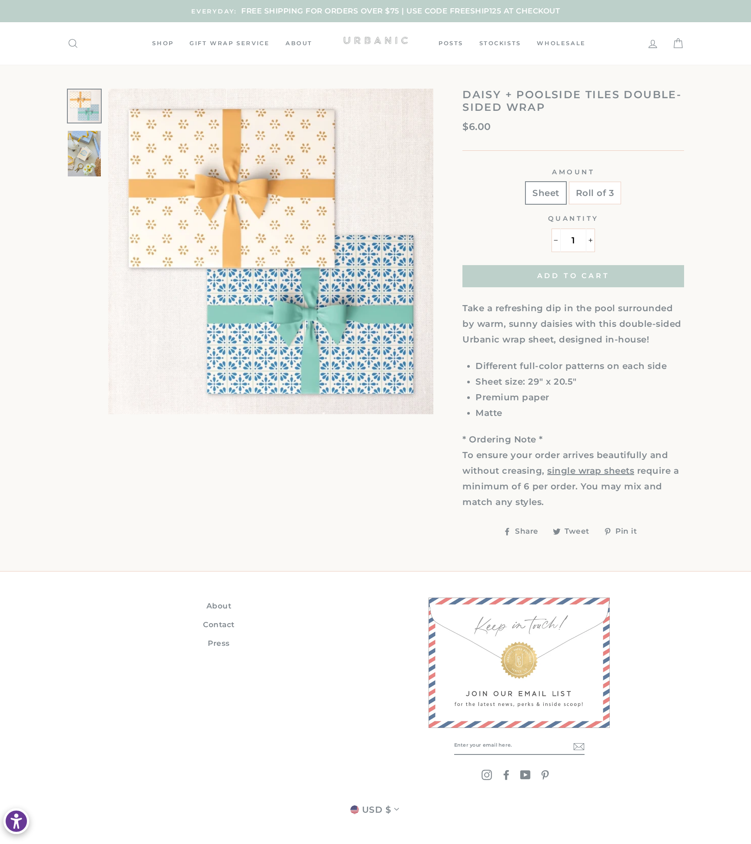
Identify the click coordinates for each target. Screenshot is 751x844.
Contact (219, 624)
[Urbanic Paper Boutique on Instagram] (487, 774)
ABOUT (299, 43)
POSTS (451, 43)
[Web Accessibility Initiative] (16, 821)
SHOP (162, 43)
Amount (573, 172)
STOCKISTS (500, 43)
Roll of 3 (595, 193)
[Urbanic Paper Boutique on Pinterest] (545, 774)
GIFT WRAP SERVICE (229, 43)
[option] (375, 11)
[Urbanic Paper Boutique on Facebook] (506, 774)
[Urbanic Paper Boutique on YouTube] (525, 774)
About (219, 605)
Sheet (545, 193)
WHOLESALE (561, 43)
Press (219, 643)
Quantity (573, 218)
